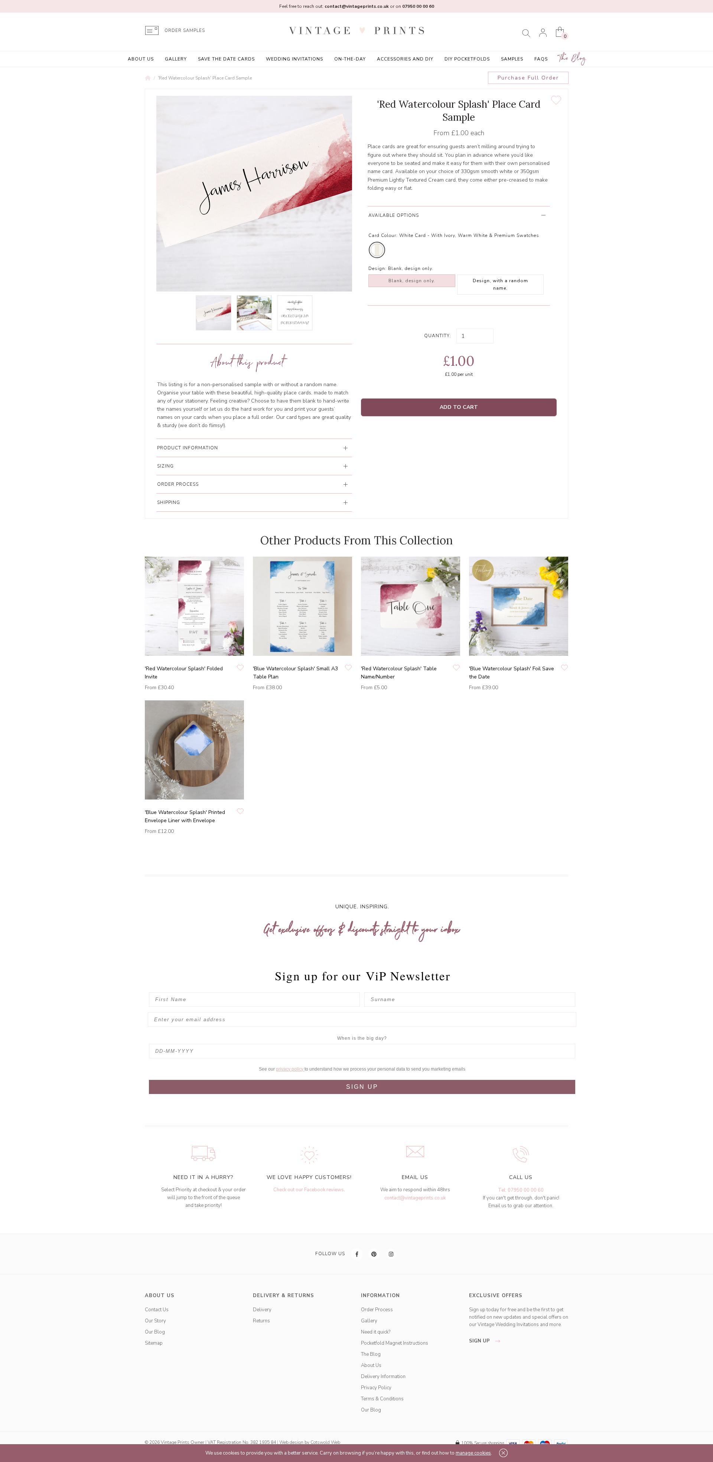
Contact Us (157, 1309)
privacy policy (290, 1069)
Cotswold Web (325, 1442)
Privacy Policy (376, 1387)
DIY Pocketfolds (467, 59)
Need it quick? (375, 1332)
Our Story (155, 1321)
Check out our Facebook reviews (308, 1189)
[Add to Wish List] (556, 100)
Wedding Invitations (294, 59)
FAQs (541, 59)
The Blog (572, 58)
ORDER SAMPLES (185, 30)
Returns (261, 1321)
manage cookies (473, 1453)
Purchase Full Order (528, 77)
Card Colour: (383, 235)
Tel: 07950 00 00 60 (521, 1190)
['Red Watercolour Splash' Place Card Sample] (213, 313)
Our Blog (155, 1332)
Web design (291, 1442)
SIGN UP (362, 1087)
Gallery (176, 59)
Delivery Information (383, 1376)
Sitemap (154, 1343)
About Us (141, 59)
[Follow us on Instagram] (391, 1254)
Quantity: (437, 336)
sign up (480, 1341)
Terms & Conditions (382, 1399)
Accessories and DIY (405, 59)
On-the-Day (350, 59)
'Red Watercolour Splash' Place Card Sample (205, 78)
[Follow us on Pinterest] (374, 1254)
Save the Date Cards (226, 59)
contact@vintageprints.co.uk (415, 1198)
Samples (512, 59)
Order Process (377, 1309)
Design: (377, 268)
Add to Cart (459, 407)
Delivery (262, 1309)
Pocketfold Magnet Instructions (394, 1343)
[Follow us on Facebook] (357, 1254)
